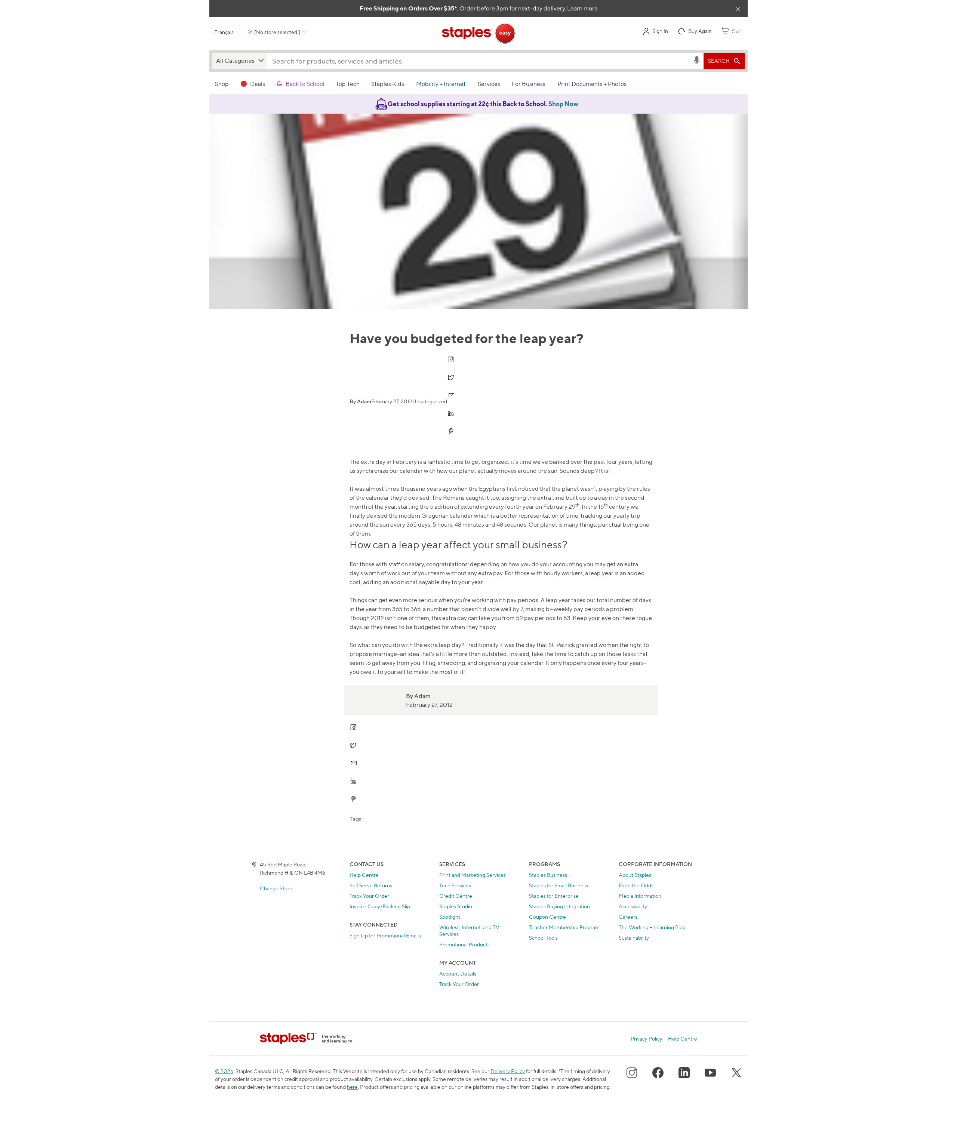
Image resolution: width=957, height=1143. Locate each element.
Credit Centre (455, 896)
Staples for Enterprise (554, 896)
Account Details (457, 973)
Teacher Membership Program (564, 927)
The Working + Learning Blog (652, 927)
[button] (239, 61)
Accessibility (633, 906)
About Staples (635, 875)
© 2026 (224, 1071)
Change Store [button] (276, 888)
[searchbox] (480, 61)
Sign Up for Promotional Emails (385, 935)
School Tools (543, 937)
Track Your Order (369, 896)
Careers (628, 917)
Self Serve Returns (371, 885)
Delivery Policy (507, 1071)
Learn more (582, 8)
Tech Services (455, 885)
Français (224, 32)
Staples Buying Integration (559, 906)
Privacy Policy (646, 1038)
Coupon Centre (547, 917)
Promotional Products (464, 944)
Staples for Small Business (558, 885)
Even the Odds (636, 885)
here (352, 1087)
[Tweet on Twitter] (451, 377)
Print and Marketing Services (472, 875)
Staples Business (548, 875)
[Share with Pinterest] (451, 431)
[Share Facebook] (451, 359)
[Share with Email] (451, 395)
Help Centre (364, 875)
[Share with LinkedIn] (451, 413)
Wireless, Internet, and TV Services (469, 930)
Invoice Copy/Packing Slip (380, 906)
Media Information (640, 896)
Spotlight (449, 917)
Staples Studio (455, 906)
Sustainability (634, 937)
